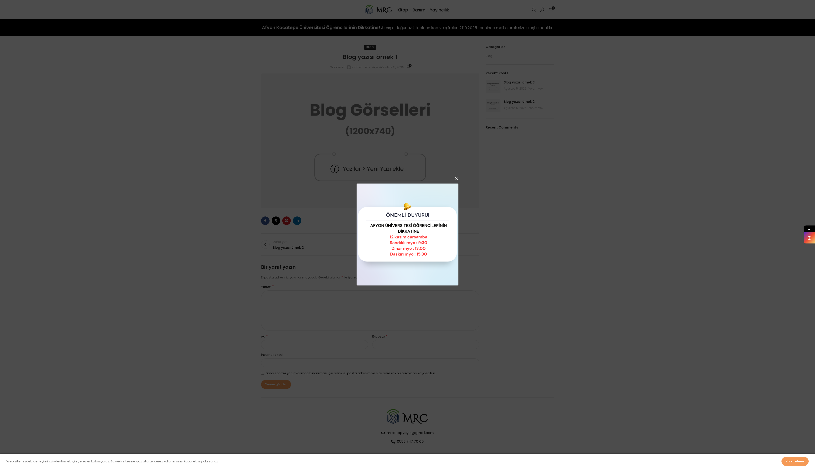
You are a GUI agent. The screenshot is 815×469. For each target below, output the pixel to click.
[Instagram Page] (809, 238)
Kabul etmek (795, 461)
